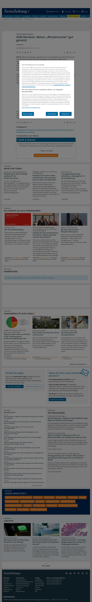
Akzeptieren (65, 114)
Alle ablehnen (52, 114)
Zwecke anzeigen (28, 114)
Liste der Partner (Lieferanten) (31, 108)
